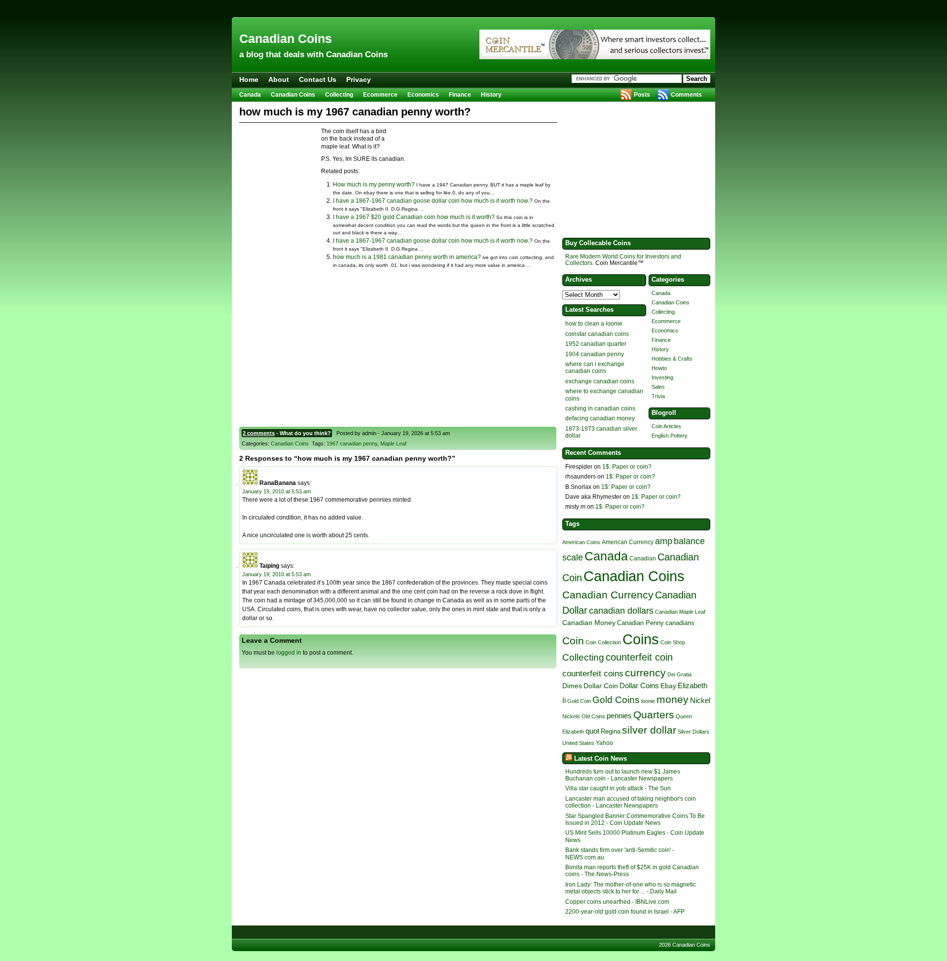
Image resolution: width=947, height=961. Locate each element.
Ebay (668, 686)
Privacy (358, 79)
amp (663, 541)
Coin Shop (672, 642)
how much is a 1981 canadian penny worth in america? (407, 257)
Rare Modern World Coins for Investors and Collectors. (623, 259)
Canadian (642, 558)
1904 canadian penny (594, 354)
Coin (573, 640)
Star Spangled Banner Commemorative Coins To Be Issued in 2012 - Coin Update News (635, 819)
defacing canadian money (600, 418)
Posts (642, 94)
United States (578, 743)
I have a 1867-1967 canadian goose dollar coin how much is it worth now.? (433, 200)
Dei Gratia (679, 674)
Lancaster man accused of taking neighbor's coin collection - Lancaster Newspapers (630, 802)
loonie (648, 701)
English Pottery (670, 436)
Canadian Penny (640, 623)
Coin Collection (603, 642)
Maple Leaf (393, 443)
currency (645, 672)
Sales (658, 387)
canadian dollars (621, 611)
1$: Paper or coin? (627, 466)
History (491, 94)
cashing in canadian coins (600, 408)
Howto (659, 368)
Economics (423, 94)
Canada (250, 94)
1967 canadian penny (352, 443)
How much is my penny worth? (374, 184)
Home (248, 79)
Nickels (571, 716)
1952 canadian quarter (595, 343)
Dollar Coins (639, 685)
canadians (679, 623)
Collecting (339, 94)
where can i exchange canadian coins (594, 367)
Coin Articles (666, 426)
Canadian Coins (285, 38)
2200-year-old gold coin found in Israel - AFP (625, 911)
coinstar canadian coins (597, 334)
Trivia (658, 396)
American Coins (581, 542)
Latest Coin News (600, 758)
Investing (662, 377)
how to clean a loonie (593, 323)
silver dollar (649, 730)
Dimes (572, 686)
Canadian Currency (608, 595)
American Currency (628, 542)
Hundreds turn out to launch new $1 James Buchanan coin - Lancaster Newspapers (622, 775)
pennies (619, 715)
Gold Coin (579, 701)
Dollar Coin (600, 686)
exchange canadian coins (599, 381)
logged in (288, 652)
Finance (460, 94)
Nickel (700, 700)
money (672, 699)
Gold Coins (616, 700)
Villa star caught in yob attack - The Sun (618, 788)
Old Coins (593, 716)
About (278, 79)
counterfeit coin (639, 657)
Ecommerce (380, 94)
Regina (610, 731)
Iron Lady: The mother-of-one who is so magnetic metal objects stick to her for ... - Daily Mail (630, 888)
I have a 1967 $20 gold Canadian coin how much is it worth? (414, 217)
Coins (640, 639)
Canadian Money (589, 623)
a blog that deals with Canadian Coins (313, 54)
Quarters (653, 714)
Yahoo (604, 742)
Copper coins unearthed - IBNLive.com (617, 901)
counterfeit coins (592, 673)
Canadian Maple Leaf (680, 612)
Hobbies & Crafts (672, 359)
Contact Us (317, 79)
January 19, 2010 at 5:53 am (276, 491)
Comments (686, 94)
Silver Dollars (693, 732)
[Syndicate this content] (567, 758)
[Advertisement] (473, 8)
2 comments (259, 433)
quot (592, 731)
